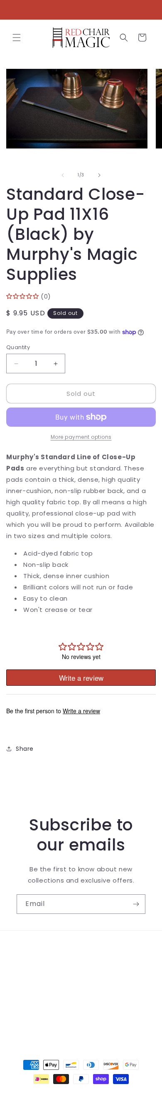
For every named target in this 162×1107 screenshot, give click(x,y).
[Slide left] (63, 175)
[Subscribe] (136, 904)
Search (28, 948)
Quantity (18, 347)
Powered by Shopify (115, 1094)
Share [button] (25, 749)
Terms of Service (43, 986)
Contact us (34, 967)
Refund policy (38, 1005)
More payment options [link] (81, 436)
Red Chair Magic (66, 1094)
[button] (16, 37)
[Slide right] (99, 175)
